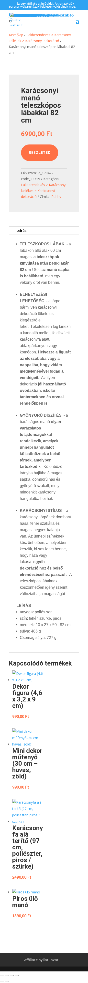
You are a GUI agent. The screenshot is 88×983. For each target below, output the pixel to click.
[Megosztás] (12, 975)
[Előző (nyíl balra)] (2, 981)
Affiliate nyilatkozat (41, 959)
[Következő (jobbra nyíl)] (7, 981)
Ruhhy (56, 196)
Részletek (39, 153)
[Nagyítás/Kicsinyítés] (2, 975)
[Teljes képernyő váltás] (7, 975)
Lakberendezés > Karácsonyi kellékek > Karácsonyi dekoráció (43, 190)
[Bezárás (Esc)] (17, 975)
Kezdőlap (16, 34)
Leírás (21, 230)
